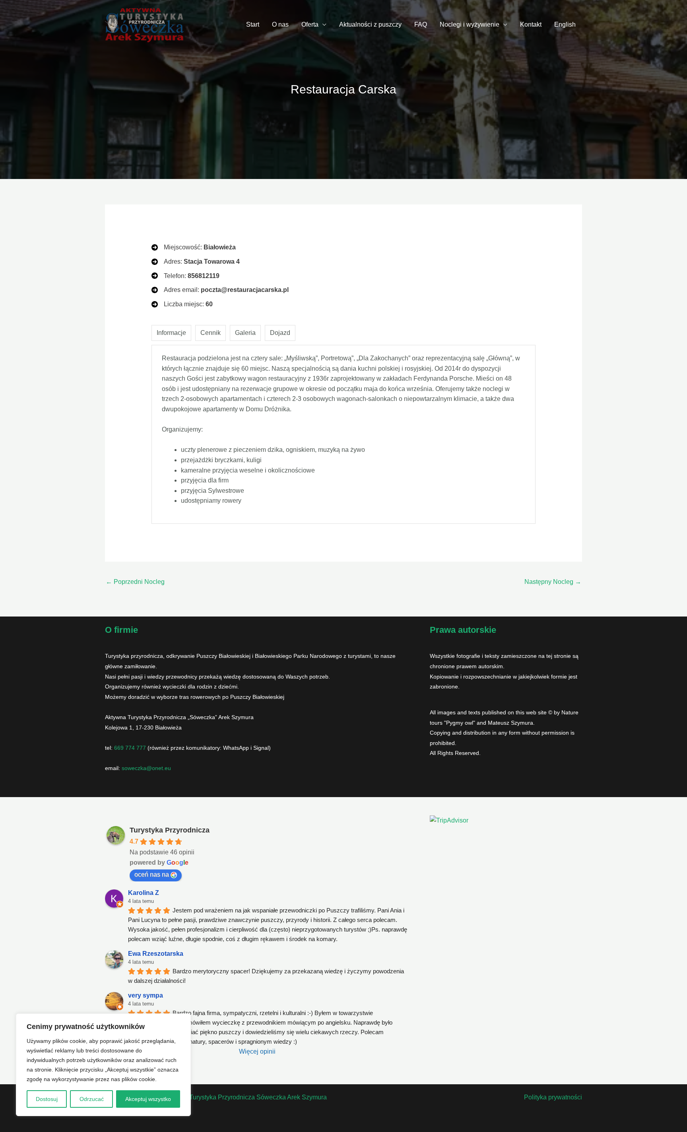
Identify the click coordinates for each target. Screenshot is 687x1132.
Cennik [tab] (210, 332)
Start (252, 24)
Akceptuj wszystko (148, 1099)
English (565, 24)
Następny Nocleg (552, 581)
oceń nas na (151, 874)
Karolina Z (143, 892)
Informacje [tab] (171, 332)
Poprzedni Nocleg (135, 581)
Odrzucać (92, 1099)
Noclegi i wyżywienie (469, 24)
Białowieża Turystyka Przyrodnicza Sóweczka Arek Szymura (241, 1097)
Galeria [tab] (245, 332)
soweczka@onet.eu (146, 768)
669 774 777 (130, 748)
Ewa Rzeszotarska (155, 953)
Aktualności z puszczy (370, 24)
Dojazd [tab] (280, 332)
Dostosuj (47, 1099)
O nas (280, 24)
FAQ (420, 24)
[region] (103, 1064)
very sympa (145, 995)
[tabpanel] (344, 434)
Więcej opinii (257, 1051)
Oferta (309, 24)
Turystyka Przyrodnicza (170, 830)
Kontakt (530, 24)
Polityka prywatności (553, 1097)
